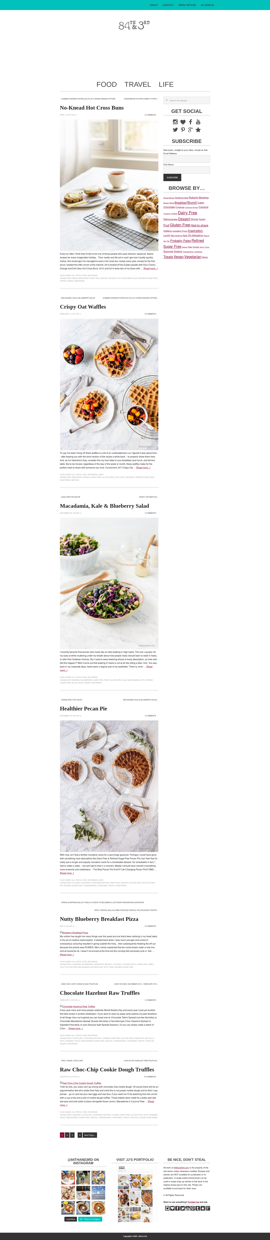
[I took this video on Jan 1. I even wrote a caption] (98, 1193)
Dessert (125, 882)
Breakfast (84, 278)
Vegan (70, 281)
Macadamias (133, 680)
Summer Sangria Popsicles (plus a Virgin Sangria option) (88, 98)
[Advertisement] (135, 57)
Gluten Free (108, 477)
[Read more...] (151, 268)
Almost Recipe (169, 198)
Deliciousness (170, 219)
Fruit (106, 680)
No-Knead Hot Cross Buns (92, 108)
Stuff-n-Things (204, 247)
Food (84, 275)
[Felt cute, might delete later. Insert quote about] (83, 1177)
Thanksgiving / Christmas (95, 885)
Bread (75, 278)
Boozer (166, 203)
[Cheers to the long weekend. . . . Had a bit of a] (68, 1177)
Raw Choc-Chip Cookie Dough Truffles (79, 984)
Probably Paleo (72, 1041)
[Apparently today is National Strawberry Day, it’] (83, 1193)
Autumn (76, 882)
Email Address (170, 153)
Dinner (194, 219)
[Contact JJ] (203, 1209)
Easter (103, 278)
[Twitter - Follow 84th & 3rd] (182, 1209)
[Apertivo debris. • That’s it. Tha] (68, 1193)
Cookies (106, 1038)
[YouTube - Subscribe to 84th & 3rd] (187, 1209)
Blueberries (87, 680)
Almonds (76, 964)
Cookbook (166, 213)
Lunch (166, 235)
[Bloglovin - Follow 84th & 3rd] (172, 1209)
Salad (74, 682)
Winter (205, 257)
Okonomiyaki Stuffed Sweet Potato (140, 98)
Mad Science (176, 235)
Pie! (61, 885)
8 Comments (150, 115)
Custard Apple (129, 964)
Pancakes (129, 477)
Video (101, 474)
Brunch (86, 477)
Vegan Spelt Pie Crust (71, 699)
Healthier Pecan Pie (70, 497)
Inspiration (195, 230)
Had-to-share (199, 225)
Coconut (117, 964)
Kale (124, 680)
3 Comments (150, 513)
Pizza (111, 967)
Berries (76, 680)
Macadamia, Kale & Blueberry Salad (78, 298)
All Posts (76, 275)
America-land (181, 197)
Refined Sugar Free (148, 278)
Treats (63, 281)
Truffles (149, 1041)
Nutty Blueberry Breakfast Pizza (99, 919)
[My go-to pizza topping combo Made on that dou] (98, 1208)
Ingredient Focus (179, 230)
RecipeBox (92, 275)
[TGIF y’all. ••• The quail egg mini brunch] (98, 1177)
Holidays (112, 278)
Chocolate (77, 1038)
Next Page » (89, 1135)
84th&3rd (79, 25)
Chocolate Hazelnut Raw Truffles (100, 993)
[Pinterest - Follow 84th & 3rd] (192, 1209)
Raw (83, 1041)
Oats (122, 477)
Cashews (76, 1115)
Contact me (193, 1202)
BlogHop (204, 197)
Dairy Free (95, 278)
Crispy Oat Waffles (83, 307)
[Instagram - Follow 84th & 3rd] (167, 1209)
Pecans (151, 882)
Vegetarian (79, 281)
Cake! (201, 202)
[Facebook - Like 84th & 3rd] (177, 1209)
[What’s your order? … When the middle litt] (68, 1208)
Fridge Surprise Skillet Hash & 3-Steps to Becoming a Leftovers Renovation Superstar (102, 902)
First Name (168, 164)
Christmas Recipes (100, 882)
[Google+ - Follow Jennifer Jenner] (208, 1209)
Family (151, 964)
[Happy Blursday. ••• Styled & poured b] (83, 1208)
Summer (168, 251)
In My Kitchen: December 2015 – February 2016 (135, 984)
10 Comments (150, 1076)
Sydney (178, 251)
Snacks (108, 1041)
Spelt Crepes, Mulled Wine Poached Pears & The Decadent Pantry (125, 910)
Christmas (85, 882)
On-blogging (195, 235)
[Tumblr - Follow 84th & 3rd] (197, 1209)
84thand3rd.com (181, 1167)
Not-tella (149, 1038)
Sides (80, 682)
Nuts (135, 278)
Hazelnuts (139, 1038)
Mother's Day (96, 967)
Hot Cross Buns (124, 278)
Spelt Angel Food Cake (72, 1060)
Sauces (184, 247)
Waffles (75, 480)
